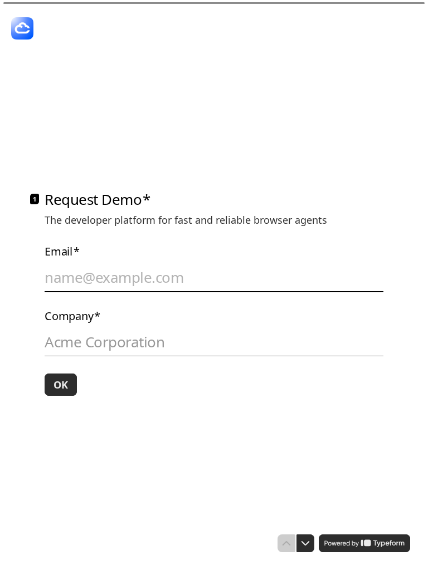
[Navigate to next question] (305, 543)
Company (72, 316)
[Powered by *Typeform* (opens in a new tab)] (364, 543)
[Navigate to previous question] (286, 543)
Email (62, 251)
